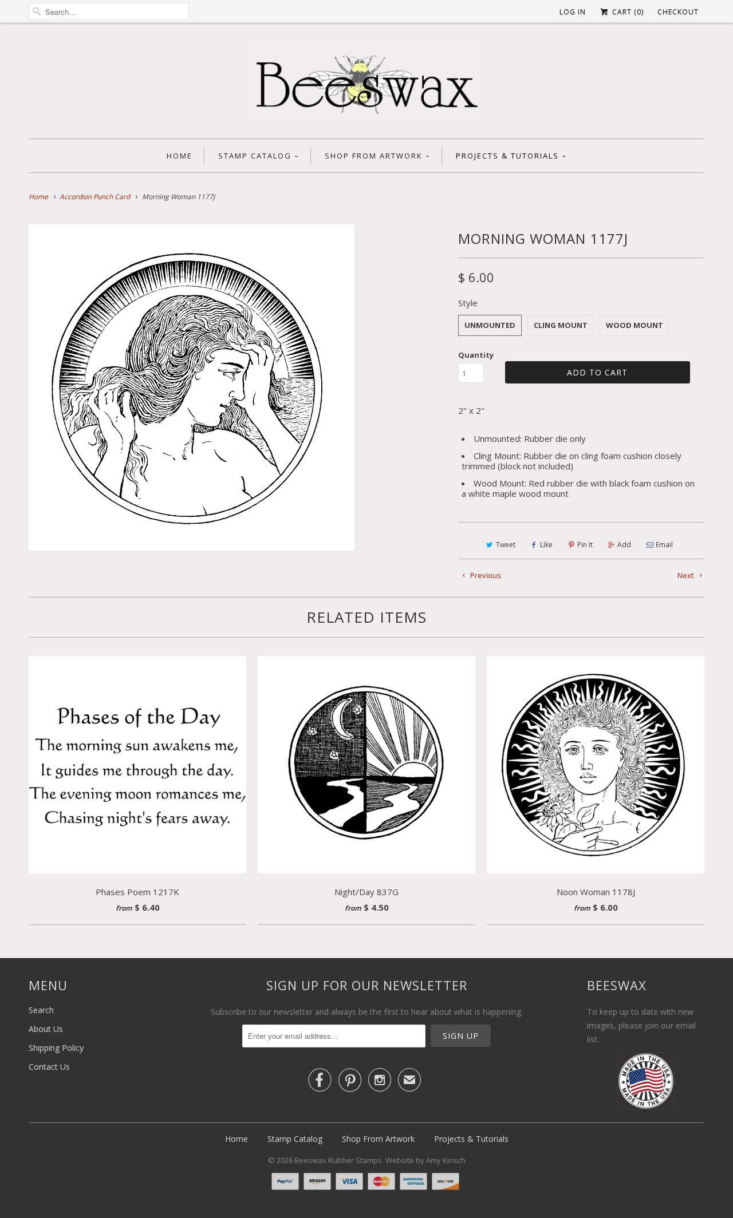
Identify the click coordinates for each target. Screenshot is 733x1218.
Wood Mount (634, 325)
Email (664, 544)
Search (41, 1010)
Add (624, 544)
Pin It (585, 544)
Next (686, 575)
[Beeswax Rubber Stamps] (366, 83)
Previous (484, 575)
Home (179, 156)
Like (546, 544)
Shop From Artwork (374, 156)
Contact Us (49, 1066)
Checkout (678, 12)
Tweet (505, 544)
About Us (46, 1028)
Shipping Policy (56, 1047)
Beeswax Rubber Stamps (338, 1160)
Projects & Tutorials (507, 156)
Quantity (476, 355)
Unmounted (489, 325)
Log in (572, 12)
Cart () (627, 12)
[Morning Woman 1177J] (191, 387)
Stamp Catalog (254, 156)
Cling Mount (561, 325)
